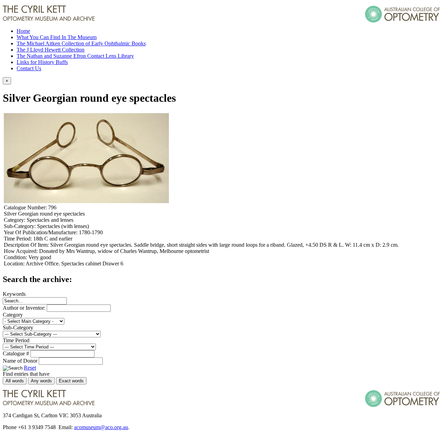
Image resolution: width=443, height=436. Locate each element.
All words (15, 380)
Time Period (16, 340)
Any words (41, 380)
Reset (30, 368)
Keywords (14, 294)
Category (13, 315)
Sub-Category (18, 327)
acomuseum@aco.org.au (101, 427)
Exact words (71, 380)
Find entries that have (26, 374)
